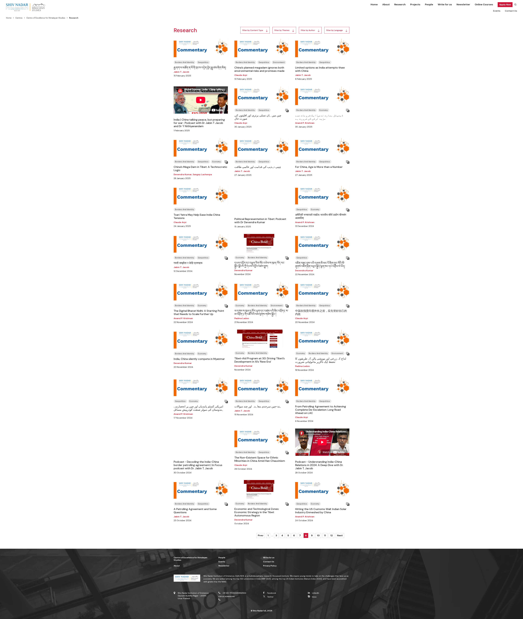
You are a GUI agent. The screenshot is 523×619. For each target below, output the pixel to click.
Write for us (445, 4)
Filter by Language (334, 30)
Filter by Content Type (252, 30)
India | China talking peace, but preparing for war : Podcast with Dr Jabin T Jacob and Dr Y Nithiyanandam (199, 123)
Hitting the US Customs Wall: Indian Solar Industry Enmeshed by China (320, 510)
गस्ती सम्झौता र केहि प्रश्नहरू (188, 263)
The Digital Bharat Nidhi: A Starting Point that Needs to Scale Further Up (199, 312)
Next (340, 535)
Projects (415, 4)
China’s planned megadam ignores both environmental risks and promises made (259, 69)
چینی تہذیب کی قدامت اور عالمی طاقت (257, 167)
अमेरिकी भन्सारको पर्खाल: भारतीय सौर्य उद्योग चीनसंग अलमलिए (320, 216)
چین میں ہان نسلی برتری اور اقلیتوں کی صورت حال (257, 117)
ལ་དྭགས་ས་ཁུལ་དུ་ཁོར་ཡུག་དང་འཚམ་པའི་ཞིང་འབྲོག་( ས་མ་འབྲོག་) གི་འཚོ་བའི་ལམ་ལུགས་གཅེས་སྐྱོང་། (261, 312)
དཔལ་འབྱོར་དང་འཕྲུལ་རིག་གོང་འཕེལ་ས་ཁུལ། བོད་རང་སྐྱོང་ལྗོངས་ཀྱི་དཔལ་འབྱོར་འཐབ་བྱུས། (259, 264)
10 (318, 535)
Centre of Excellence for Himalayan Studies (45, 18)
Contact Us (511, 10)
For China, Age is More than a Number (319, 167)
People (429, 4)
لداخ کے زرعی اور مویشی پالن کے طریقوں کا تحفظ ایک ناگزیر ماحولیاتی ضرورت (320, 360)
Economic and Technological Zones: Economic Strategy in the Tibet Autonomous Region (256, 512)
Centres (18, 18)
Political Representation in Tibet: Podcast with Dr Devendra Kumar (260, 220)
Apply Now (505, 4)
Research (400, 4)
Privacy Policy (269, 565)
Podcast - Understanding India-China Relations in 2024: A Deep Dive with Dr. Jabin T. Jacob (319, 465)
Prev (260, 535)
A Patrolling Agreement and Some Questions (195, 510)
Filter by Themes (281, 30)
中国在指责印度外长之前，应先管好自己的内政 (321, 312)
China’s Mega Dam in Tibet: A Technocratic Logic (200, 168)
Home (374, 4)
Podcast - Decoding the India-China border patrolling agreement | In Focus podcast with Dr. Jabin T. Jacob (198, 465)
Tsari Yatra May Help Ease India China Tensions (197, 216)
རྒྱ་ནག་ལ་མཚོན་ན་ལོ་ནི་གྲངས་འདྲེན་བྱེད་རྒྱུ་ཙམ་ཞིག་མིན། (200, 67)
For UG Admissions (226, 596)
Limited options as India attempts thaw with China (320, 69)
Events (496, 10)
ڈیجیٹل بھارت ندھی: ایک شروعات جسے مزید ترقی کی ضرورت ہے (319, 117)
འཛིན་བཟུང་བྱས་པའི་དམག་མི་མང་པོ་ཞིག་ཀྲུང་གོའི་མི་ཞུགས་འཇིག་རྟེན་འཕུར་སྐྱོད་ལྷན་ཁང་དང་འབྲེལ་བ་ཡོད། (320, 264)
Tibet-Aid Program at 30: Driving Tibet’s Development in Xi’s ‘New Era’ (259, 360)
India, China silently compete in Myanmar (199, 359)
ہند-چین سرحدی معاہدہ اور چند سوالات (257, 406)
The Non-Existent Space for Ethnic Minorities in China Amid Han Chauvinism (259, 459)
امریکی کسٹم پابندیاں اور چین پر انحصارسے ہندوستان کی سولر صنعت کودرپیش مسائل (198, 408)
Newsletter (463, 4)
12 (331, 535)
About (386, 4)
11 (325, 535)
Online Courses (484, 4)
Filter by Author (308, 30)
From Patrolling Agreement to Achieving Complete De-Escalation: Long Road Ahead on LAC (320, 410)
